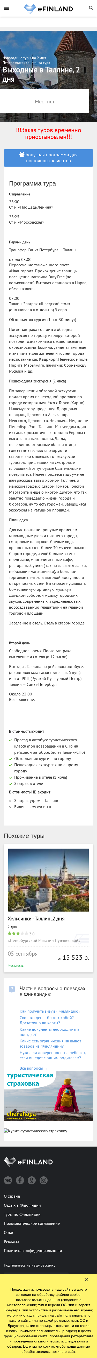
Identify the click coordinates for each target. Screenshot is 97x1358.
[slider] (18, 933)
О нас (9, 1232)
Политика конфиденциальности (33, 1250)
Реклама (11, 1241)
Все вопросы (34, 1068)
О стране (12, 1196)
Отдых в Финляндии (22, 1205)
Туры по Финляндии (22, 1214)
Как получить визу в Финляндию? (50, 1011)
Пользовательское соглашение (32, 1223)
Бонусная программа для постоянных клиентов (51, 157)
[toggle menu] (6, 8)
